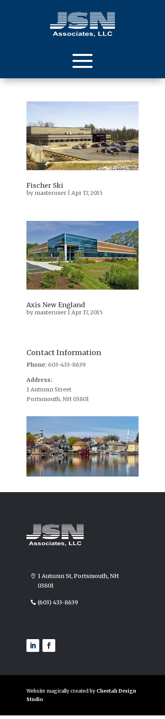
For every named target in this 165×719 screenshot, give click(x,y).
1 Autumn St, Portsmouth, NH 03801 (78, 580)
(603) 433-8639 (58, 602)
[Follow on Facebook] (48, 645)
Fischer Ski (44, 185)
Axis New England (55, 305)
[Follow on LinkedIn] (32, 645)
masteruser (50, 193)
